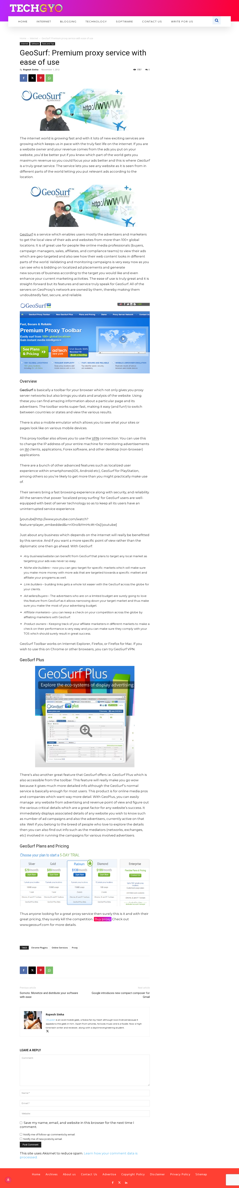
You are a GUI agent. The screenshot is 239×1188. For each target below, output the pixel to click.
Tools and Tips (48, 43)
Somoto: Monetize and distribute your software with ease (49, 995)
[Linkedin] (126, 1182)
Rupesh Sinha (30, 69)
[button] (216, 20)
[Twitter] (119, 1182)
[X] (32, 78)
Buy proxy (103, 919)
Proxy (75, 947)
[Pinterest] (40, 78)
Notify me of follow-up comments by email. (49, 1134)
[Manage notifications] (8, 1180)
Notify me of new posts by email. (42, 1138)
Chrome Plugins (39, 947)
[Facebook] (23, 78)
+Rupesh (50, 1019)
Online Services (60, 947)
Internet (34, 38)
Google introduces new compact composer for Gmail (121, 995)
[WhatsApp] (49, 78)
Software (35, 43)
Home (23, 38)
